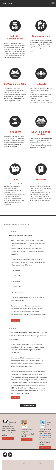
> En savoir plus (8, 439)
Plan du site (26, 464)
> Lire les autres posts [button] (28, 406)
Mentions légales (44, 464)
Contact (9, 464)
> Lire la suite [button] (15, 321)
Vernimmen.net (8, 3)
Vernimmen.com (39, 143)
